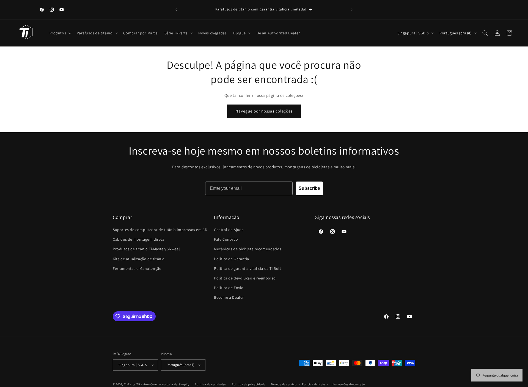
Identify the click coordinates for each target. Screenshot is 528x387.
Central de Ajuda (229, 229)
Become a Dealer (229, 297)
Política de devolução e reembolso (245, 278)
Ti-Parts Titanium (137, 384)
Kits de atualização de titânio (139, 258)
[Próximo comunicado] (352, 9)
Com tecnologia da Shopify (169, 384)
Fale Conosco (226, 239)
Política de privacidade (248, 384)
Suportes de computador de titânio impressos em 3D (160, 229)
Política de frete (313, 384)
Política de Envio (228, 287)
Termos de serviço (284, 384)
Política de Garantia (231, 258)
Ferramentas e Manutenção (137, 268)
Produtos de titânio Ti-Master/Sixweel (146, 248)
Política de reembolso (210, 384)
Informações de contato (348, 384)
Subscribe (309, 188)
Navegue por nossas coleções (264, 111)
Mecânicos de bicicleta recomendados (247, 248)
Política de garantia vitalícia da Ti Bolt (247, 268)
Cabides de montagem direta (138, 239)
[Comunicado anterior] (176, 9)
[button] (60, 33)
